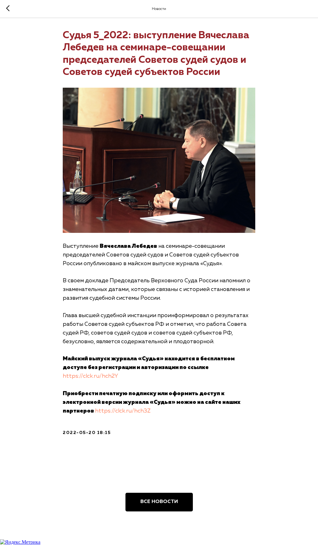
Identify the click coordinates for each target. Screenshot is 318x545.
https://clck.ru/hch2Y (90, 376)
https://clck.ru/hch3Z (123, 411)
